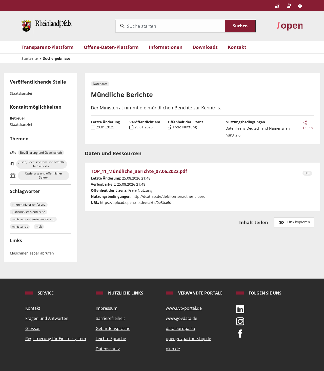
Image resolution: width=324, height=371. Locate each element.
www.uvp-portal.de (184, 308)
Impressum (106, 308)
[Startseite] (47, 26)
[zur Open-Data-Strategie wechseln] (289, 26)
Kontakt (237, 47)
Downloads (205, 47)
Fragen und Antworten (46, 318)
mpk (39, 226)
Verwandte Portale (199, 293)
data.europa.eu (180, 328)
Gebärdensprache (113, 328)
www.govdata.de (181, 318)
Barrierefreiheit (110, 318)
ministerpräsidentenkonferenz (33, 219)
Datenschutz (108, 349)
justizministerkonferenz (28, 212)
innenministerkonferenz (29, 204)
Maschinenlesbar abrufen (32, 253)
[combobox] (170, 26)
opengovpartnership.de (188, 338)
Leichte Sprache (111, 338)
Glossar (32, 328)
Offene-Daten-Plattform (111, 47)
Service (45, 293)
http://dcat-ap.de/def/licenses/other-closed (169, 196)
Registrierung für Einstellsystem (55, 338)
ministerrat (20, 226)
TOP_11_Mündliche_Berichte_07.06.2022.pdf (139, 171)
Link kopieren (298, 222)
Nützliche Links (125, 293)
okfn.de (173, 349)
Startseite (30, 58)
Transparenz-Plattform (48, 47)
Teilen (307, 127)
